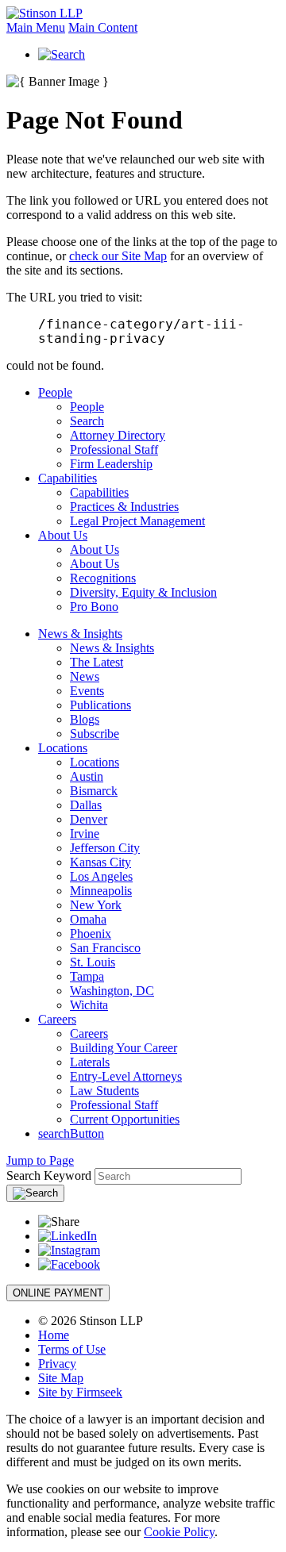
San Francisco (105, 948)
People (55, 392)
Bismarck (94, 790)
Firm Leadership (111, 464)
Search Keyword (48, 1175)
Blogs (84, 719)
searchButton (71, 1133)
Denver (88, 819)
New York (96, 905)
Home (53, 1335)
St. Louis (92, 962)
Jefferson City (105, 848)
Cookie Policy (179, 1532)
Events (87, 690)
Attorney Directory (117, 435)
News (84, 676)
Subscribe (94, 733)
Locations (62, 748)
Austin (86, 776)
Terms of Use (72, 1349)
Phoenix (90, 933)
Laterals (90, 1062)
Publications (100, 705)
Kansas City (100, 862)
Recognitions (103, 578)
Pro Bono (94, 606)
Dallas (86, 805)
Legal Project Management (137, 521)
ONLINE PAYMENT (58, 1293)
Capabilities (67, 478)
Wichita (89, 1005)
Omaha (88, 919)
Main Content (102, 27)
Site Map (60, 1378)
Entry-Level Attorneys (126, 1076)
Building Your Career (123, 1048)
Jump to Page (40, 1160)
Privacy (57, 1363)
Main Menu (35, 27)
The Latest (96, 662)
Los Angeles (101, 876)
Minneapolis (101, 890)
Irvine (84, 833)
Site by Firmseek (80, 1392)
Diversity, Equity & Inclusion (143, 592)
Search (87, 421)
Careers (57, 1019)
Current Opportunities (125, 1119)
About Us (62, 535)
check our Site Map (118, 256)
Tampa (87, 976)
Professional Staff (114, 449)
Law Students (104, 1090)
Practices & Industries (124, 506)
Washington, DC (112, 990)
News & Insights (80, 633)
